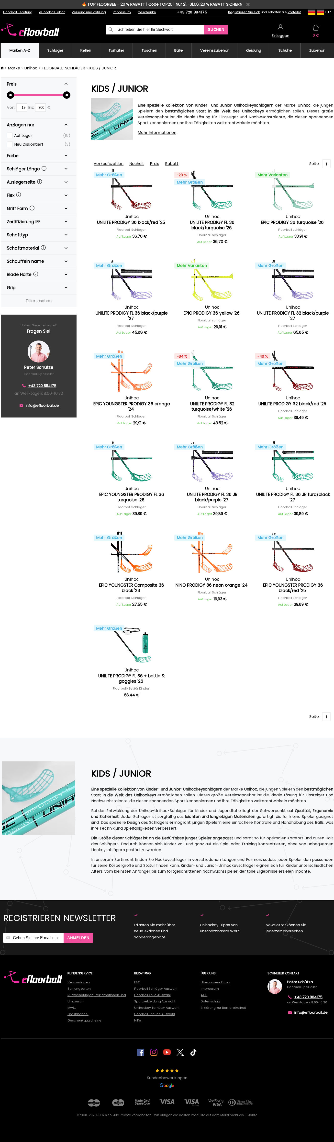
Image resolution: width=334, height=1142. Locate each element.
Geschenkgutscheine (84, 1020)
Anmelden (78, 938)
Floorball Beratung (17, 12)
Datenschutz (211, 1001)
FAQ (137, 982)
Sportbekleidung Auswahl (154, 1001)
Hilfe (137, 1020)
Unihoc (30, 68)
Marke (14, 68)
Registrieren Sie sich (244, 12)
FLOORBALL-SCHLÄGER (63, 68)
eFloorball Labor (52, 12)
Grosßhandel (78, 1014)
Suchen (216, 29)
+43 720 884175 (192, 12)
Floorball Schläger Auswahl (155, 988)
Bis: (31, 107)
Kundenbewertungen (167, 1078)
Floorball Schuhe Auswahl (154, 1014)
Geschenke (147, 12)
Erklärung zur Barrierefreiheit (223, 1007)
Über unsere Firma (215, 982)
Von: (11, 107)
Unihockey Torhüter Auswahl (156, 1007)
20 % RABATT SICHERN (221, 4)
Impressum (122, 12)
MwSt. (72, 1007)
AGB (204, 995)
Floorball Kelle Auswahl (152, 995)
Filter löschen (39, 301)
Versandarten (78, 982)
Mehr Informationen (157, 132)
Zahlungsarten (79, 988)
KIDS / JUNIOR (102, 68)
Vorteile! (294, 12)
